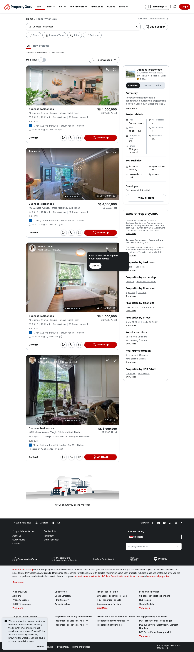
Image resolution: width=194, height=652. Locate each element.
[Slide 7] (79, 196)
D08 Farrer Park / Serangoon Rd (155, 632)
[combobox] (83, 26)
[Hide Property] (107, 69)
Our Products (18, 540)
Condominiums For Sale (109, 604)
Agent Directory (62, 604)
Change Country (135, 531)
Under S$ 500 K (150, 322)
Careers (16, 543)
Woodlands (144, 373)
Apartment (159, 228)
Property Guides (20, 600)
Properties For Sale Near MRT (69, 621)
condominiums (81, 576)
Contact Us (50, 531)
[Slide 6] (77, 196)
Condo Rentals (146, 604)
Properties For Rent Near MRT (69, 625)
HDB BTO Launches (21, 604)
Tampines (130, 373)
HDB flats (105, 576)
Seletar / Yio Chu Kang (136, 337)
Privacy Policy (38, 631)
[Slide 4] (72, 196)
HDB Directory (62, 600)
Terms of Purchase (81, 647)
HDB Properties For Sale (109, 600)
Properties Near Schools (109, 625)
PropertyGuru (19, 591)
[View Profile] (35, 151)
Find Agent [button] (97, 6)
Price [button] (158, 85)
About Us (16, 536)
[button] (28, 46)
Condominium (146, 228)
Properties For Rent (149, 591)
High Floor (130, 292)
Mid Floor (142, 292)
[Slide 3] (70, 196)
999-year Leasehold (146, 281)
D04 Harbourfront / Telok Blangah (155, 621)
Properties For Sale (107, 591)
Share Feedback (51, 540)
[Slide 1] (65, 196)
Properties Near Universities (111, 621)
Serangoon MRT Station (137, 355)
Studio (129, 267)
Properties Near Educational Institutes (118, 616)
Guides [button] (111, 6)
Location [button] (146, 85)
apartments (94, 576)
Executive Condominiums (123, 576)
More (122, 6)
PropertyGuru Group (23, 531)
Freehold (130, 281)
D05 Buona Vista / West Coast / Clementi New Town (159, 626)
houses (139, 576)
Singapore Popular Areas (153, 616)
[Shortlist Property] (114, 69)
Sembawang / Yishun (136, 340)
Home (29, 18)
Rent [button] (49, 6)
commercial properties (158, 576)
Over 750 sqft (132, 307)
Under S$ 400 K (133, 322)
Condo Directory (63, 596)
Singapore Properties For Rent (154, 596)
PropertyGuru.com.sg (22, 569)
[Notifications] (175, 7)
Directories (61, 591)
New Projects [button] (77, 6)
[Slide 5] (75, 196)
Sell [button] (61, 6)
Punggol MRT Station (136, 359)
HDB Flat (135, 228)
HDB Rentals (145, 600)
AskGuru (16, 596)
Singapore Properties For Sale (112, 596)
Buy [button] (39, 6)
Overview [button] (133, 85)
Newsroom (49, 536)
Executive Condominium (137, 230)
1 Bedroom (140, 267)
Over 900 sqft (147, 307)
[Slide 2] (67, 196)
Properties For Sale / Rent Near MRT (74, 616)
